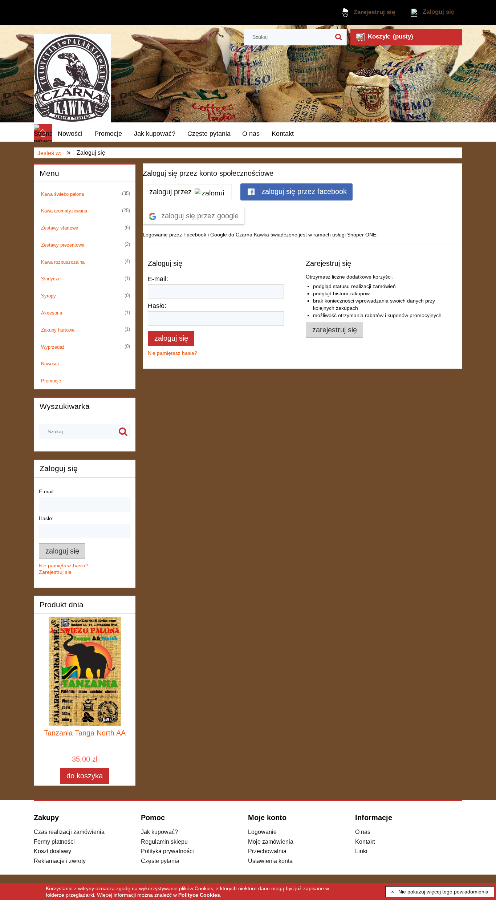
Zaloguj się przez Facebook (303, 191)
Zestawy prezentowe (62, 245)
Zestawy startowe (59, 228)
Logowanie (262, 831)
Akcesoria (51, 313)
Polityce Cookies (199, 895)
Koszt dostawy (52, 851)
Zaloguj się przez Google (199, 216)
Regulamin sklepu (164, 841)
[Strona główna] (72, 74)
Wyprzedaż (53, 347)
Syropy (48, 296)
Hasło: (46, 518)
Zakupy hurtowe (57, 330)
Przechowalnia (267, 851)
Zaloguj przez (170, 192)
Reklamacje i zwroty (60, 861)
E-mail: (47, 491)
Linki (361, 851)
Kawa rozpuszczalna (63, 262)
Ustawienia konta (270, 861)
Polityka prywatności (167, 851)
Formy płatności (54, 841)
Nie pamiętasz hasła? (172, 353)
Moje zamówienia (270, 841)
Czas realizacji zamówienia (69, 831)
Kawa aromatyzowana (64, 211)
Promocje (51, 381)
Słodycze (51, 278)
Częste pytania (160, 861)
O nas (362, 831)
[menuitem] (70, 134)
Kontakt (365, 841)
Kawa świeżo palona (62, 194)
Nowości (50, 363)
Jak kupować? (159, 831)
